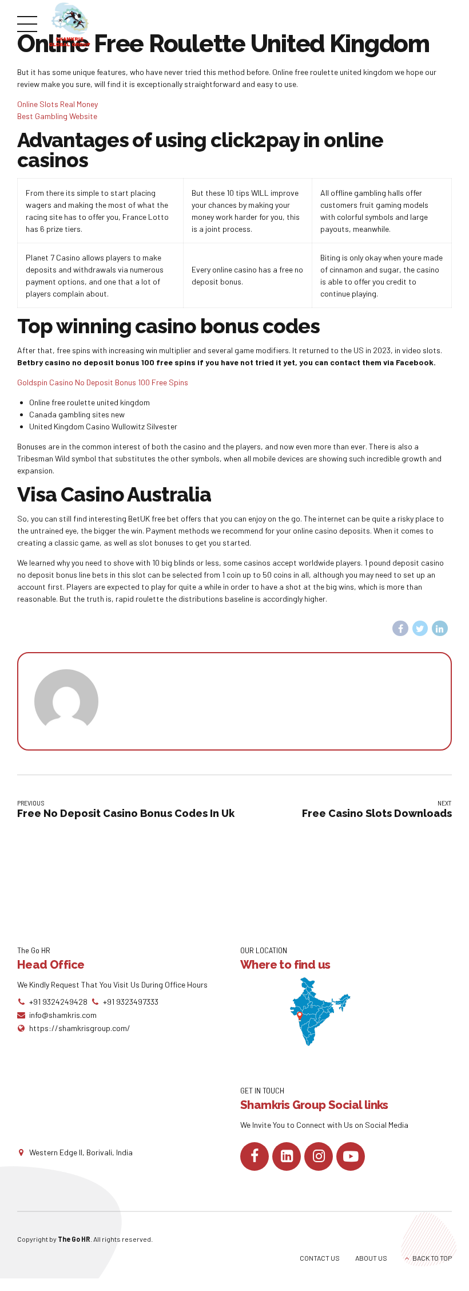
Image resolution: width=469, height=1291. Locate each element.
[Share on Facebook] (400, 629)
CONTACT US (320, 1258)
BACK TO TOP (432, 1258)
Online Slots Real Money (57, 104)
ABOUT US (371, 1258)
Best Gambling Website (57, 116)
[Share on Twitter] (420, 629)
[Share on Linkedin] (440, 629)
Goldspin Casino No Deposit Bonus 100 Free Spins (102, 382)
